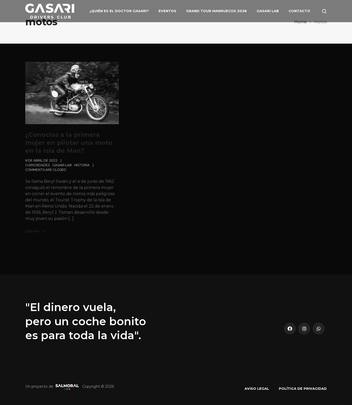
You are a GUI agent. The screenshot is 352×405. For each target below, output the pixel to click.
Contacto (299, 11)
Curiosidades (37, 165)
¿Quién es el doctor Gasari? (119, 11)
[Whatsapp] (319, 329)
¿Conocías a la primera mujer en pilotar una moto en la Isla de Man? (69, 142)
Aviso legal (257, 388)
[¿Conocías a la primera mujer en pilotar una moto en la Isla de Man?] (72, 92)
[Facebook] (290, 329)
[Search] (324, 11)
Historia (82, 165)
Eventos (167, 11)
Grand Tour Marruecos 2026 (216, 11)
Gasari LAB (268, 11)
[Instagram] (304, 329)
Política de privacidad (303, 388)
